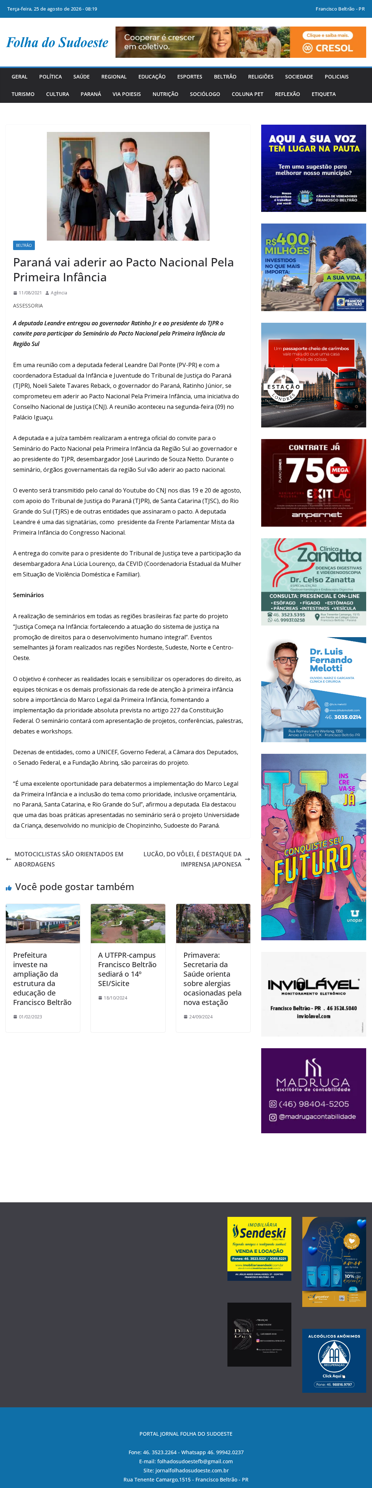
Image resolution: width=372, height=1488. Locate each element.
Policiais (337, 76)
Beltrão (225, 76)
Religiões (261, 76)
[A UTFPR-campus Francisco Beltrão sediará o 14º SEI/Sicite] (128, 909)
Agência (59, 293)
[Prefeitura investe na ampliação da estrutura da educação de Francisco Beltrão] (43, 909)
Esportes (189, 76)
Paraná (91, 94)
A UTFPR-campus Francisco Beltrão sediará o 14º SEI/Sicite (127, 969)
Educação (152, 76)
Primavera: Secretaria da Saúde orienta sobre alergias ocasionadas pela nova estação (212, 978)
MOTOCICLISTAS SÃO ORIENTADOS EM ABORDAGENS (69, 859)
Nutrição (165, 94)
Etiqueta (324, 94)
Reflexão (287, 94)
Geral (20, 76)
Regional (114, 76)
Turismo (23, 94)
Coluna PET (247, 94)
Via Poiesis (127, 94)
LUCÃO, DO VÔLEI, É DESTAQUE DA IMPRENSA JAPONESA (192, 859)
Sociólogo (205, 94)
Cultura (57, 94)
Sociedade (299, 76)
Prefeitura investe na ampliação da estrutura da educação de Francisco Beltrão (42, 978)
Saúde (81, 76)
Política (50, 76)
